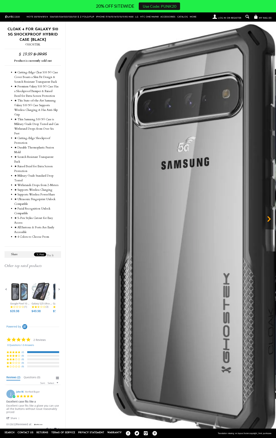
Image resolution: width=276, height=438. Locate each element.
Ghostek (32, 44)
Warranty (114, 432)
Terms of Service (63, 432)
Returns (42, 432)
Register (236, 18)
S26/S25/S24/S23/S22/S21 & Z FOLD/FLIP (72, 17)
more (193, 17)
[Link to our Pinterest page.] (153, 433)
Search (9, 432)
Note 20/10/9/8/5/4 (37, 17)
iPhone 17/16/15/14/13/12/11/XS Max (114, 17)
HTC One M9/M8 (149, 17)
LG (136, 17)
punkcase (267, 433)
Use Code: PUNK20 (159, 6)
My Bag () (264, 18)
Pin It (50, 255)
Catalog (182, 17)
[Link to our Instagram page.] (145, 433)
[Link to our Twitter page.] (136, 433)
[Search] (246, 16)
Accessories (167, 17)
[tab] (13, 378)
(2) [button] (23, 352)
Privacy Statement (91, 432)
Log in (222, 18)
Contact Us (25, 432)
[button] (6, 289)
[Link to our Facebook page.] (127, 433)
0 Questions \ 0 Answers (20, 345)
